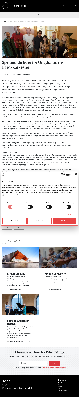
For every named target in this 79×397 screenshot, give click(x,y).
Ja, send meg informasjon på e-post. (28, 368)
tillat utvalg (40, 221)
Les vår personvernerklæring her (54, 368)
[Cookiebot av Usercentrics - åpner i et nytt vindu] (62, 174)
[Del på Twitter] (10, 242)
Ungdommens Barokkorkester (21, 74)
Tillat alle (64, 221)
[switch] (30, 207)
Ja (7, 227)
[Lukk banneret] (76, 174)
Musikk (6, 74)
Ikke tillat (14, 221)
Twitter (60, 388)
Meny (40, 15)
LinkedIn (61, 386)
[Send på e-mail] (15, 242)
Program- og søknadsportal (17, 388)
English (6, 384)
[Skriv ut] (21, 242)
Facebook (61, 383)
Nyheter (10, 21)
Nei (19, 227)
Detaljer (70, 214)
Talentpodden (62, 390)
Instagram (61, 385)
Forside (4, 21)
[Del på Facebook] (4, 242)
